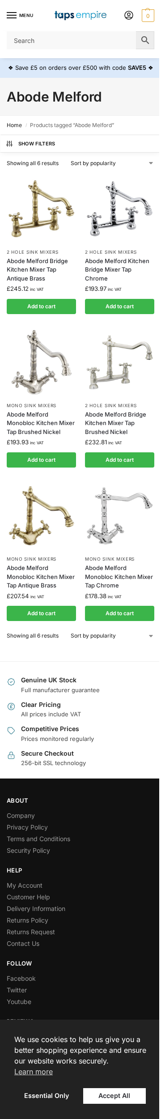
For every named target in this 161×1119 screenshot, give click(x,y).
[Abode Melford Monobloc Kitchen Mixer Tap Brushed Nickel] (41, 362)
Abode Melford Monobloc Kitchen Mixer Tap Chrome (119, 576)
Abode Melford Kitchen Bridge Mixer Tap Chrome (117, 269)
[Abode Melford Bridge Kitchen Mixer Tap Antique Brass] (41, 208)
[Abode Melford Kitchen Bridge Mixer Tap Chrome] (119, 208)
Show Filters (36, 143)
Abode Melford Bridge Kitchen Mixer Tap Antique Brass (37, 269)
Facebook (21, 978)
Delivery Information (36, 908)
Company (21, 815)
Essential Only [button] (46, 1095)
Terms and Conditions (38, 838)
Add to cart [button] (41, 306)
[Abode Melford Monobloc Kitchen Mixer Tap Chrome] (119, 515)
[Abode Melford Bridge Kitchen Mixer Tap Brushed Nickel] (119, 362)
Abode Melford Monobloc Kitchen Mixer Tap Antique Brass (41, 576)
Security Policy (28, 850)
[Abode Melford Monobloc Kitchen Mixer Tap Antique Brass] (41, 515)
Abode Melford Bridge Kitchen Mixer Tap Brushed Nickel (115, 423)
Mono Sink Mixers (31, 405)
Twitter (17, 990)
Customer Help (28, 897)
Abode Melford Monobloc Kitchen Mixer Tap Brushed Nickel (41, 423)
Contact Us (23, 943)
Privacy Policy (27, 827)
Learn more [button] (33, 1071)
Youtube (19, 1001)
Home (14, 125)
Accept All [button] (114, 1095)
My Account (24, 885)
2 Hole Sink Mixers (33, 252)
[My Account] (128, 16)
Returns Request (31, 932)
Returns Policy (27, 920)
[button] (147, 15)
